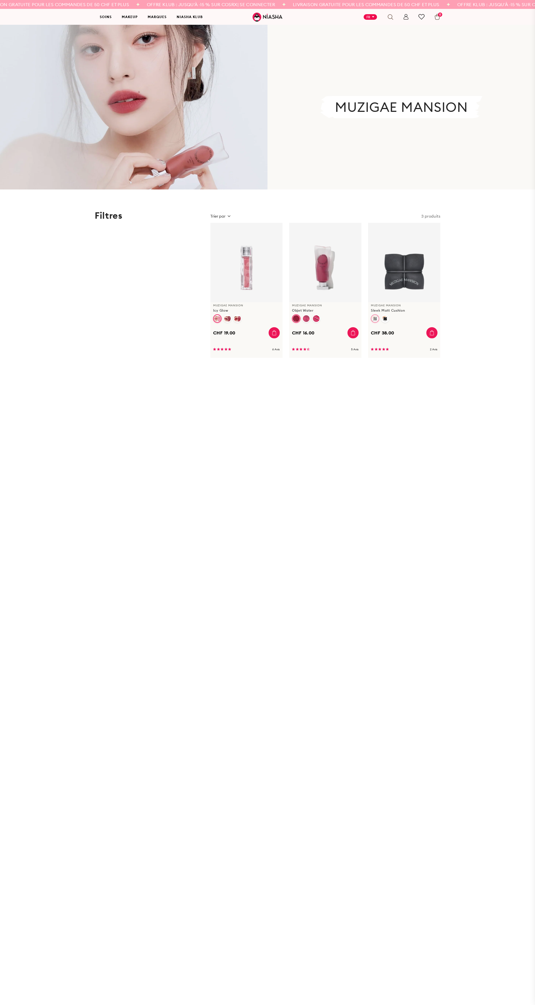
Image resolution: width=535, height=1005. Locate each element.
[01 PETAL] (217, 318)
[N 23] (385, 318)
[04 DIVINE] (227, 318)
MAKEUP (130, 17)
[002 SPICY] (296, 318)
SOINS (106, 17)
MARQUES (157, 17)
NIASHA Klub (190, 17)
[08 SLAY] (237, 318)
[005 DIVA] (316, 318)
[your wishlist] (421, 17)
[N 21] (375, 318)
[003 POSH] (306, 318)
